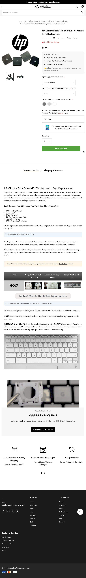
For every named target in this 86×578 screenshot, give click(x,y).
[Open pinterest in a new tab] (12, 511)
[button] (80, 512)
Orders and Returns (8, 544)
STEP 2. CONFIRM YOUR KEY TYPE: (59, 88)
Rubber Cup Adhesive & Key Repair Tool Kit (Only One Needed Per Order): (63, 111)
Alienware (33, 505)
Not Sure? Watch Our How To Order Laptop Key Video (43, 295)
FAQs (3, 550)
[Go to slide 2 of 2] (44, 473)
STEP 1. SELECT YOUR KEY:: (53, 77)
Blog (60, 518)
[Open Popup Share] (83, 152)
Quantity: (45, 136)
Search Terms (6, 537)
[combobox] (43, 12)
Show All (33, 525)
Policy (61, 508)
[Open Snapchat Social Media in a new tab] (17, 511)
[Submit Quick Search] (81, 12)
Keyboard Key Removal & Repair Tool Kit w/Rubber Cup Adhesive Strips (68, 127)
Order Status (63, 512)
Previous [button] (4, 2)
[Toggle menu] (3, 7)
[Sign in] (77, 7)
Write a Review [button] (72, 38)
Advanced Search (8, 540)
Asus (31, 512)
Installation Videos (43, 430)
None (49, 119)
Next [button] (82, 2)
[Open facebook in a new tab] (3, 511)
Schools (61, 522)
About (61, 502)
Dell (31, 522)
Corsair (32, 518)
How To (61, 515)
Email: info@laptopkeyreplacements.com (13, 503)
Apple (32, 508)
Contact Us (63, 264)
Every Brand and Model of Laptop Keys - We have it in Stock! (43, 2)
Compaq (33, 515)
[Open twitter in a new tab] (8, 511)
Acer (31, 502)
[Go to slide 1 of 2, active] (41, 473)
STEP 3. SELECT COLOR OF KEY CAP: (57, 99)
